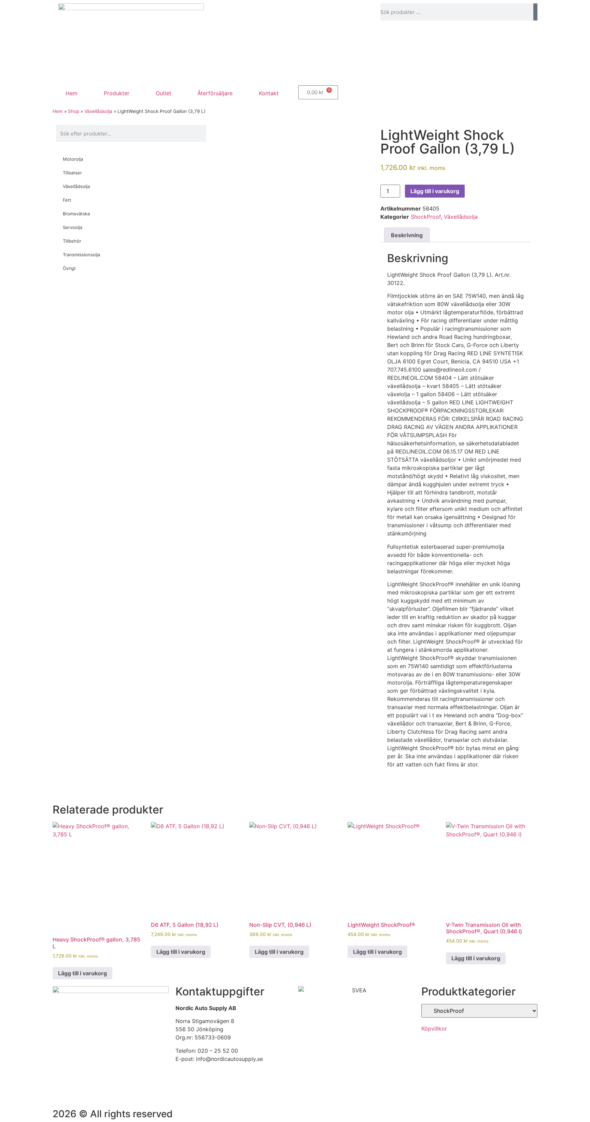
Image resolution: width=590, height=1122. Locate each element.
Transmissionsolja (81, 254)
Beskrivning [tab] (407, 235)
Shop (73, 111)
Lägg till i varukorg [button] (82, 973)
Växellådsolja (98, 111)
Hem (72, 93)
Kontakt (269, 93)
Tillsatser (72, 172)
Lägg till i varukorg (434, 191)
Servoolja (72, 227)
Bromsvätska (76, 213)
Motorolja (73, 159)
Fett (67, 200)
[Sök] (535, 11)
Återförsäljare (215, 93)
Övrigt (69, 268)
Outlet (163, 93)
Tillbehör (72, 241)
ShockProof (426, 216)
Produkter (116, 93)
